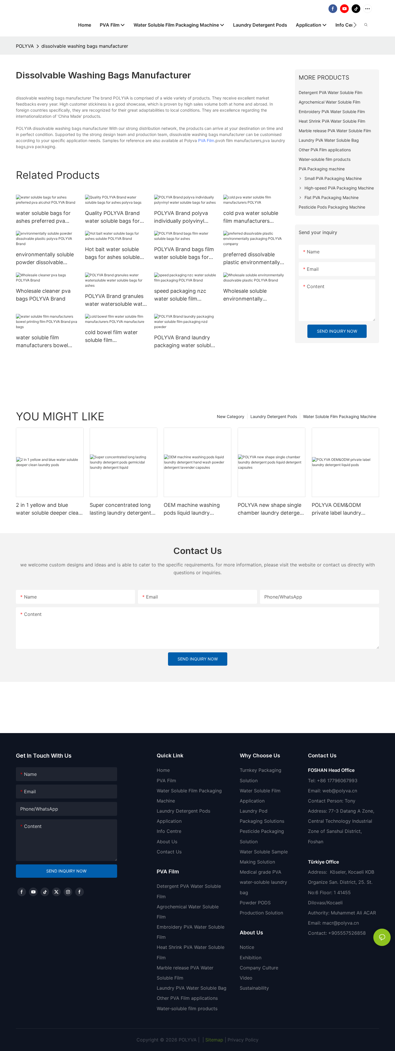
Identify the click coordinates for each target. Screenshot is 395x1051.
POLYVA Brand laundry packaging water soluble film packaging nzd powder (184, 341)
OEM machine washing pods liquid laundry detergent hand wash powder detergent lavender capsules (197, 509)
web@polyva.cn (339, 791)
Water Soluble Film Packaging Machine (339, 416)
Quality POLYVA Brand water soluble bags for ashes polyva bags (112, 217)
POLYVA (25, 46)
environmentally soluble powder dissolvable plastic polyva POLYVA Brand (45, 258)
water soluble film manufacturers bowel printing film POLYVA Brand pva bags (42, 341)
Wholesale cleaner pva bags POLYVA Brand (43, 295)
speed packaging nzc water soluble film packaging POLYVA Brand (180, 295)
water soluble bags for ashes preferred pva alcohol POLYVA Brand (43, 217)
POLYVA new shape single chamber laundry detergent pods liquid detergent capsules (271, 509)
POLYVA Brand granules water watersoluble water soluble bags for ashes (116, 300)
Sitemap (213, 1040)
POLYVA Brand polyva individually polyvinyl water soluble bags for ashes (181, 217)
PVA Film (206, 140)
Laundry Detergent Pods (273, 416)
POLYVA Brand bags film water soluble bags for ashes (184, 253)
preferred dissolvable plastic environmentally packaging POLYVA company (251, 258)
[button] (355, 24)
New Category (230, 416)
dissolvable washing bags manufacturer (84, 46)
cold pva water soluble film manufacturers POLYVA (250, 217)
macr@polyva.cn (341, 923)
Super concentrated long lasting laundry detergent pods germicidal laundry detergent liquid (120, 509)
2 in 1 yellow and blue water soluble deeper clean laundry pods (49, 509)
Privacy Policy (243, 1040)
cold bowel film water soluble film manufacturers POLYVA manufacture (113, 336)
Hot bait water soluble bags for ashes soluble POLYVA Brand (112, 253)
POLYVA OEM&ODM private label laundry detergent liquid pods (338, 509)
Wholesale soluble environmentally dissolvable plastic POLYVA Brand (245, 295)
